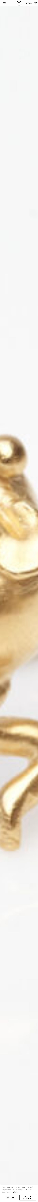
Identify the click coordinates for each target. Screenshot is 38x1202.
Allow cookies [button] (27, 1198)
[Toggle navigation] (4, 3)
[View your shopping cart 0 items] (34, 3)
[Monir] (19, 3)
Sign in (29, 3)
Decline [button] (10, 1198)
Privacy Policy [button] (13, 1192)
